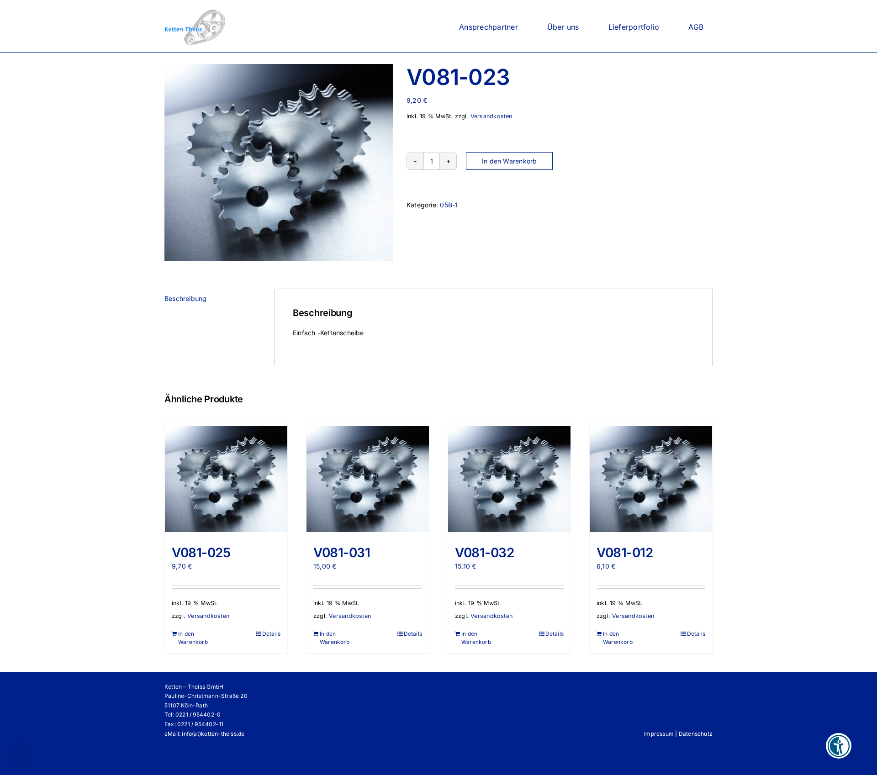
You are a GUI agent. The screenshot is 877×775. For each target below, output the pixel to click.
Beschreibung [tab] (185, 298)
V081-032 (484, 552)
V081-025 (201, 552)
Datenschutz (696, 733)
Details (271, 633)
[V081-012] (651, 479)
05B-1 (449, 205)
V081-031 (341, 552)
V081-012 (625, 552)
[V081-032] (509, 479)
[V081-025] (226, 479)
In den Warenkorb (509, 161)
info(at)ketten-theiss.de (213, 733)
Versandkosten (491, 116)
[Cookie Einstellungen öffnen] (20, 763)
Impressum (659, 733)
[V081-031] (367, 479)
